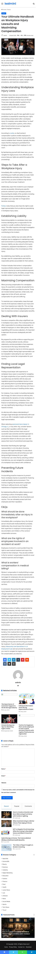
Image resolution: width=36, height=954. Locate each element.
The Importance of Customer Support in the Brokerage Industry (9, 706)
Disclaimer (29, 947)
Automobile (5, 861)
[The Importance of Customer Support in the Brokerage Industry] (9, 697)
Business (5, 867)
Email (3, 776)
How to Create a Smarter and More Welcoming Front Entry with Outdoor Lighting (23, 814)
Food (3, 884)
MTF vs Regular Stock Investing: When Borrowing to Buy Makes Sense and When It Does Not (23, 831)
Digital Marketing (7, 873)
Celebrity (5, 870)
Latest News (6, 890)
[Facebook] (5, 660)
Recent (6, 806)
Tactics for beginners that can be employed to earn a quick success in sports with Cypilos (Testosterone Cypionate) (26, 729)
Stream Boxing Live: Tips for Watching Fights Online (8, 727)
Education (5, 875)
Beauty (4, 864)
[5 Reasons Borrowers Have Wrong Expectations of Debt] (27, 698)
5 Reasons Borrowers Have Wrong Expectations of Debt (26, 707)
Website (3, 782)
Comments (28, 806)
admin (5, 35)
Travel (4, 910)
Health (4, 887)
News (9, 9)
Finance (4, 881)
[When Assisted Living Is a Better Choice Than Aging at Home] (6, 823)
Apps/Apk (5, 858)
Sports (4, 904)
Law (3, 893)
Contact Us (21, 947)
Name (3, 769)
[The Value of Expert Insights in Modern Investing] (6, 847)
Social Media (6, 901)
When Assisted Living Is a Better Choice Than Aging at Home (23, 822)
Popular (16, 806)
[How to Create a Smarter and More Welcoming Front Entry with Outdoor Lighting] (6, 814)
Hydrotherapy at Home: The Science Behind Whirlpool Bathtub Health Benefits (16, 839)
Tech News (5, 907)
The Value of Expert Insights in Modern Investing (23, 846)
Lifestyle (5, 895)
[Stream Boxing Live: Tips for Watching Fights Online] (9, 718)
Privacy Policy (13, 947)
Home (4, 9)
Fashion (4, 878)
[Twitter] (9, 660)
